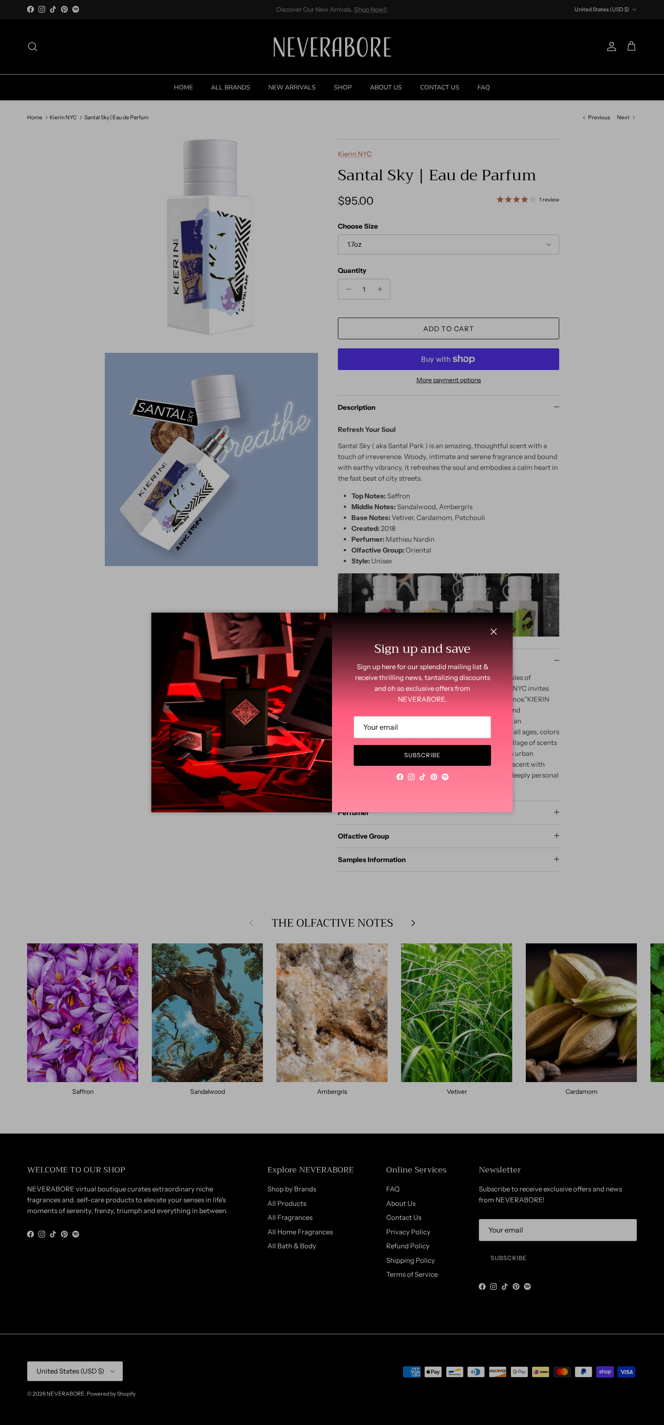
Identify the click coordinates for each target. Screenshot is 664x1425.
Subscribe (422, 755)
